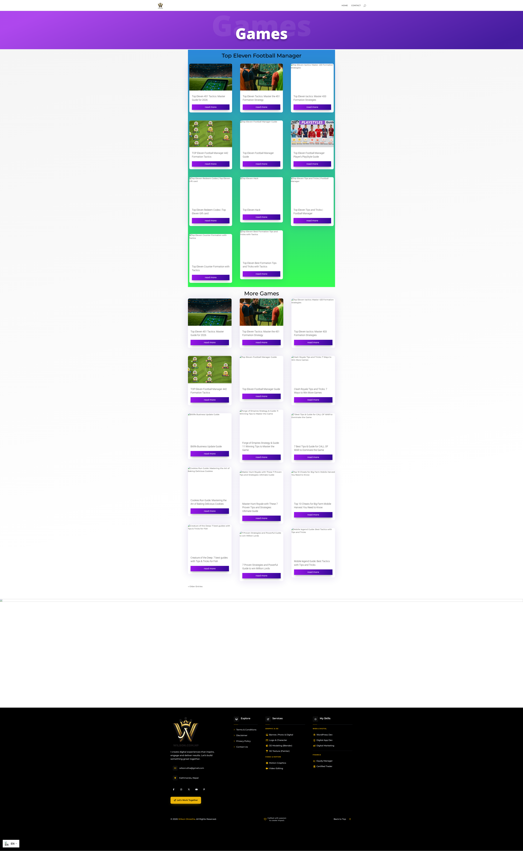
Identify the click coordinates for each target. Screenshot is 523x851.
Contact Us (242, 747)
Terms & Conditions (246, 729)
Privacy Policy (243, 741)
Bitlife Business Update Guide (206, 446)
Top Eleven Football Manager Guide (261, 389)
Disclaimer (241, 735)
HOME (345, 5)
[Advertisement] (261, 840)
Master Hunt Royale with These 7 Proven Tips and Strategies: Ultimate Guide (260, 507)
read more (211, 107)
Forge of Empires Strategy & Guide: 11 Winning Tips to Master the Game (260, 446)
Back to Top (340, 819)
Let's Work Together (187, 800)
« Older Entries (195, 586)
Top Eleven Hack (251, 209)
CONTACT (356, 5)
